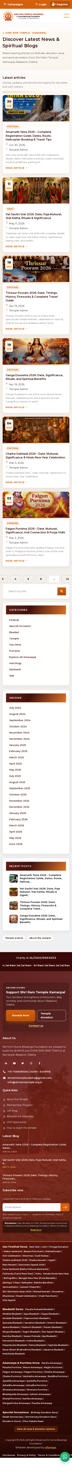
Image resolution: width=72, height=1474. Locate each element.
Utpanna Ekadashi (53, 1349)
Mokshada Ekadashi (14, 1353)
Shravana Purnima (37, 1389)
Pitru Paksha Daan (33, 1421)
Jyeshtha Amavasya (14, 1381)
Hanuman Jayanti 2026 (32, 1264)
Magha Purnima (53, 1367)
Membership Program (20, 1105)
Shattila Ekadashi (12, 1314)
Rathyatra (26, 1282)
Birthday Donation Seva (44, 1412)
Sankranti (15, 669)
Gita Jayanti (9, 1300)
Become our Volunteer (20, 1116)
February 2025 (18, 751)
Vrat (11, 675)
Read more (36, 1230)
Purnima (14, 650)
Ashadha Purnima (36, 1385)
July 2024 (15, 707)
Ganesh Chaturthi (30, 1287)
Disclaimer (9, 1455)
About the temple (40, 938)
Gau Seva (15, 644)
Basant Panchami (34, 1251)
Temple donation (47, 1015)
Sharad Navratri (41, 1291)
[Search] (61, 591)
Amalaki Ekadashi (12, 1318)
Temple (14, 638)
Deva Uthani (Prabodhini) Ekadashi (22, 1349)
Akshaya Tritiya (11, 1282)
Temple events (14, 938)
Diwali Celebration (26, 1296)
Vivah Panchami (48, 1296)
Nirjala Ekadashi (12, 1331)
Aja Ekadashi (49, 1336)
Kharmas (28, 1256)
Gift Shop (12, 1110)
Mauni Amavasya (32, 1367)
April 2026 (15, 831)
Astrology (15, 663)
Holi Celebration (12, 1256)
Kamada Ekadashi (13, 1323)
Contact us (36, 1025)
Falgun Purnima (33, 1372)
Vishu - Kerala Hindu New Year (52, 1273)
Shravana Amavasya (14, 1389)
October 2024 (18, 726)
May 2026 (15, 837)
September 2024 (19, 720)
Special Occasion (20, 626)
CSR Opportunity (17, 1122)
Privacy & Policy (26, 1455)
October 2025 (17, 794)
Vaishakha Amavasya (34, 1376)
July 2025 (15, 776)
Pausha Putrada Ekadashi (39, 1309)
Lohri (45, 1247)
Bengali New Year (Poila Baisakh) (37, 1278)
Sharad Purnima (12, 1398)
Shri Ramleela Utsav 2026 (17, 1291)
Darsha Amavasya (51, 1363)
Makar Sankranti (13, 1251)
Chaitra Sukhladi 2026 (15, 1260)
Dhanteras (8, 1296)
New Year (34, 1247)
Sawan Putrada (32, 1336)
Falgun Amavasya (12, 1372)
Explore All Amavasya (22, 657)
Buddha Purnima (57, 1376)
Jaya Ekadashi (31, 1314)
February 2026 (18, 819)
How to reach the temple (22, 1127)
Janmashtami (10, 1287)
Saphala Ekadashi (58, 1345)
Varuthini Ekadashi (35, 1323)
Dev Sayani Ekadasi (52, 1331)
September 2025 (19, 788)
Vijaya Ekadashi (50, 1314)
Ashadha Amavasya (13, 1385)
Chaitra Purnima (12, 1376)
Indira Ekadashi (35, 1340)
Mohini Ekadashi (56, 1323)
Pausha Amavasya (42, 1403)
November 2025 (19, 800)
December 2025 (19, 806)
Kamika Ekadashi (12, 1336)
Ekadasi (14, 632)
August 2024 (17, 714)
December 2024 (19, 738)
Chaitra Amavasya (54, 1372)
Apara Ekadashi (11, 1327)
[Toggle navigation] (66, 15)
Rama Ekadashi (37, 1345)
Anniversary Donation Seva (40, 1417)
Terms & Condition (49, 1455)
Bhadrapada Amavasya (15, 1394)
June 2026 (15, 844)
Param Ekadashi (53, 1327)
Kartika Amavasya (33, 1398)
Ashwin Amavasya (40, 1394)
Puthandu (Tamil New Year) (18, 1273)
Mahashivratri (53, 1251)
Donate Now (20, 1015)
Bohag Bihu (10, 1278)
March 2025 (16, 757)
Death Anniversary (13, 1417)
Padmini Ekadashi (32, 1327)
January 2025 (17, 745)
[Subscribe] (64, 1207)
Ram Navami (10, 1264)
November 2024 (19, 732)
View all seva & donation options (36, 1429)
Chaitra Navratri (37, 1260)
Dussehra (57, 1291)
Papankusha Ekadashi (15, 1345)
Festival (14, 620)
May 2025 (15, 769)
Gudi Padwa (41, 1256)
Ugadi (51, 1260)
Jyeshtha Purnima (36, 1381)
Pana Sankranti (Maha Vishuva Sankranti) (25, 1269)
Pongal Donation (58, 1247)
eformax (50, 1447)
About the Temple (17, 1099)
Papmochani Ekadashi (37, 1318)
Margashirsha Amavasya (16, 1403)
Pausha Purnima (12, 1367)
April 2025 (15, 763)
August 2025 (17, 782)
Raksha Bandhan (43, 1282)
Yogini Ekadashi (31, 1331)
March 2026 (16, 825)
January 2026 (17, 813)
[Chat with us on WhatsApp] (65, 1457)
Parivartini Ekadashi (14, 1340)
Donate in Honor (12, 1421)
